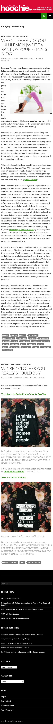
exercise (33, 338)
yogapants (7, 350)
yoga (36, 347)
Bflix (3, 643)
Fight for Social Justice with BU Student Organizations (22, 609)
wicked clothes (34, 562)
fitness (6, 341)
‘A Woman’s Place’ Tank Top (13, 477)
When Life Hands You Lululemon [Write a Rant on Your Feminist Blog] (25, 47)
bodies (22, 335)
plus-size (14, 344)
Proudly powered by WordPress (11, 721)
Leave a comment (38, 378)
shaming (32, 344)
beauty (14, 335)
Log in (3, 697)
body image (33, 335)
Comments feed (7, 705)
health (14, 341)
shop (22, 562)
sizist (5, 347)
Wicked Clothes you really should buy (23, 370)
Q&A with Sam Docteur (10, 614)
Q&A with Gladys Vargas (10, 598)
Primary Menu (50, 16)
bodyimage (22, 338)
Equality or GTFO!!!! (21, 648)
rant (23, 344)
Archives (5, 364)
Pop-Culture (17, 36)
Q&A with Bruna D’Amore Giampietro (15, 618)
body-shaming (8, 338)
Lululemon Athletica (41, 341)
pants (5, 344)
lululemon (25, 341)
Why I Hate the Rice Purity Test (19, 643)
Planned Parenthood (14, 471)
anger (5, 335)
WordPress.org (7, 710)
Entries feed (6, 701)
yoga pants (46, 347)
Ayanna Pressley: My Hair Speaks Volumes (27, 634)
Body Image (6, 36)
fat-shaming (43, 338)
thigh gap (15, 347)
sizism (40, 344)
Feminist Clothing (18, 364)
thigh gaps (26, 347)
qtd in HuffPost (30, 179)
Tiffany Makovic (27, 58)
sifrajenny (5, 639)
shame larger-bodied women (21, 229)
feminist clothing (10, 562)
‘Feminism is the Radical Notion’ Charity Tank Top (23, 394)
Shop (25, 36)
